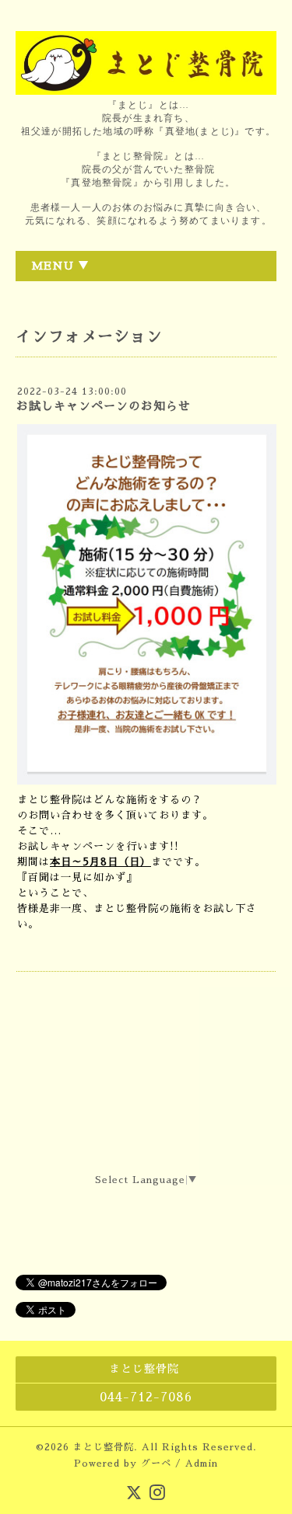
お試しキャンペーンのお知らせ (103, 406)
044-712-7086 (146, 1397)
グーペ (156, 1463)
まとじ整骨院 (103, 1447)
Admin (201, 1463)
